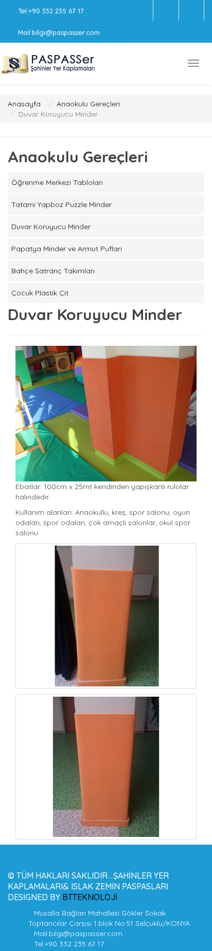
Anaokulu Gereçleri (88, 103)
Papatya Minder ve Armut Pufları (66, 248)
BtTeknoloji (88, 897)
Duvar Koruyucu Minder (51, 226)
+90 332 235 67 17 (56, 11)
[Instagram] (191, 10)
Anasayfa (24, 103)
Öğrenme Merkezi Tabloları (57, 182)
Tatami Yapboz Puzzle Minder (61, 204)
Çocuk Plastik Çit (39, 292)
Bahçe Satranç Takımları (53, 270)
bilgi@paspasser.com (66, 32)
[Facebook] (166, 10)
